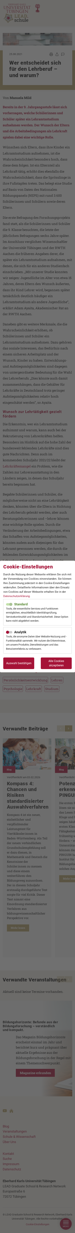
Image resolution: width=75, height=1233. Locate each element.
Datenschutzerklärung (16, 596)
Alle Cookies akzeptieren (56, 663)
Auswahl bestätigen (18, 663)
